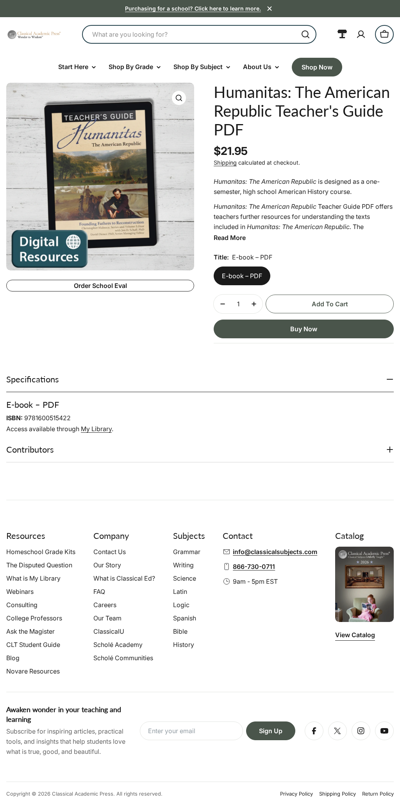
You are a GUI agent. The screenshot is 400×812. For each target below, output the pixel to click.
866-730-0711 (254, 566)
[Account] (361, 34)
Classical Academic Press (82, 794)
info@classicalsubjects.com (275, 552)
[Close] (269, 8)
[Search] (305, 34)
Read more (230, 238)
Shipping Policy (337, 794)
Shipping (225, 162)
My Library (96, 429)
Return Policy (378, 794)
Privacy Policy (296, 794)
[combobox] (199, 34)
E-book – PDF (242, 276)
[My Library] (342, 34)
